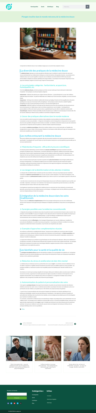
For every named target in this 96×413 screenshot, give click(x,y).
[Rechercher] (87, 7)
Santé (42, 6)
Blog (57, 6)
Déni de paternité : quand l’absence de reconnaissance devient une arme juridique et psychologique (19, 366)
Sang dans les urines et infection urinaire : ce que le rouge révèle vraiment (76, 366)
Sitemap (49, 402)
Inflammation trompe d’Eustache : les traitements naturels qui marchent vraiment (48, 366)
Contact (49, 395)
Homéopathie (34, 6)
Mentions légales (51, 399)
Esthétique (50, 6)
